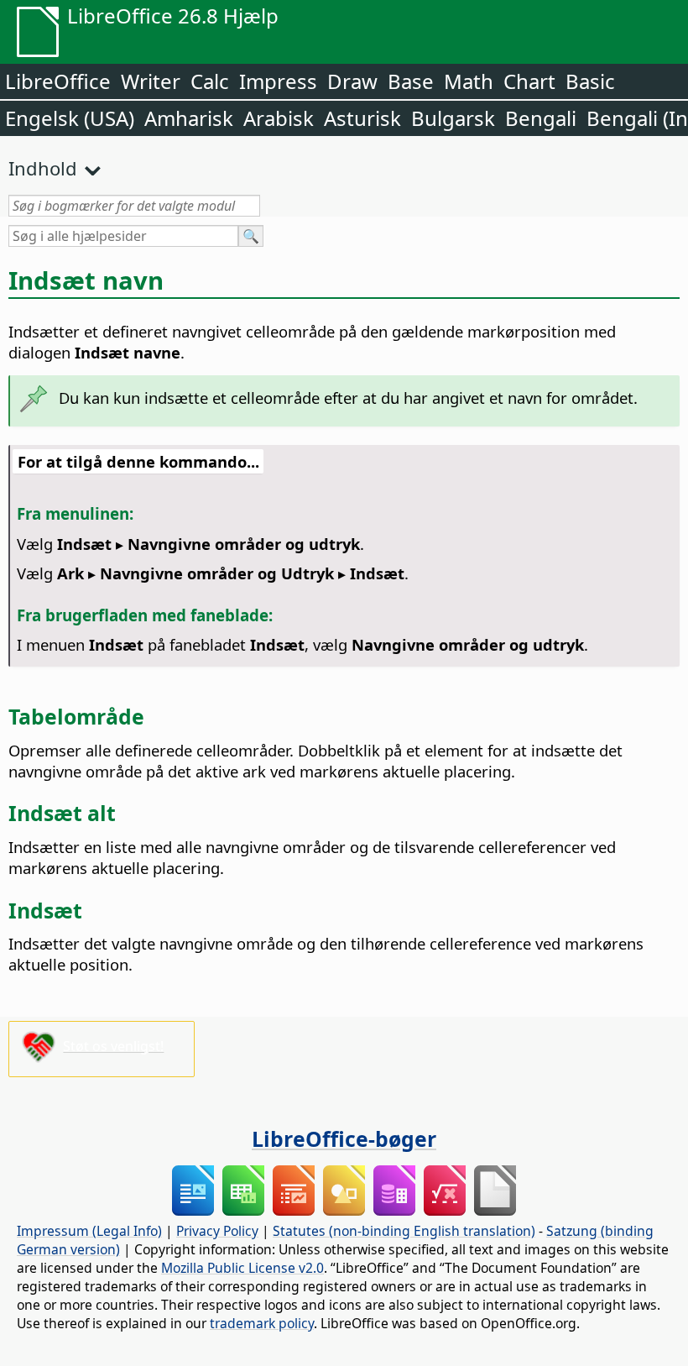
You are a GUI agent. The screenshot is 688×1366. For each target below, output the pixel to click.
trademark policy (262, 1323)
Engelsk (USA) (69, 118)
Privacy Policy (217, 1231)
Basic (590, 81)
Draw (352, 81)
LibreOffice (58, 81)
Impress (278, 81)
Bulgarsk (453, 118)
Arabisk (278, 118)
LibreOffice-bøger (344, 1138)
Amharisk (188, 118)
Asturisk (362, 118)
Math (468, 81)
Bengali (540, 118)
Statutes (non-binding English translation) (404, 1231)
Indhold (42, 168)
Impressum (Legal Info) (89, 1231)
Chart (529, 81)
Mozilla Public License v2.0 (242, 1268)
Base (411, 81)
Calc (209, 81)
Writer (150, 81)
